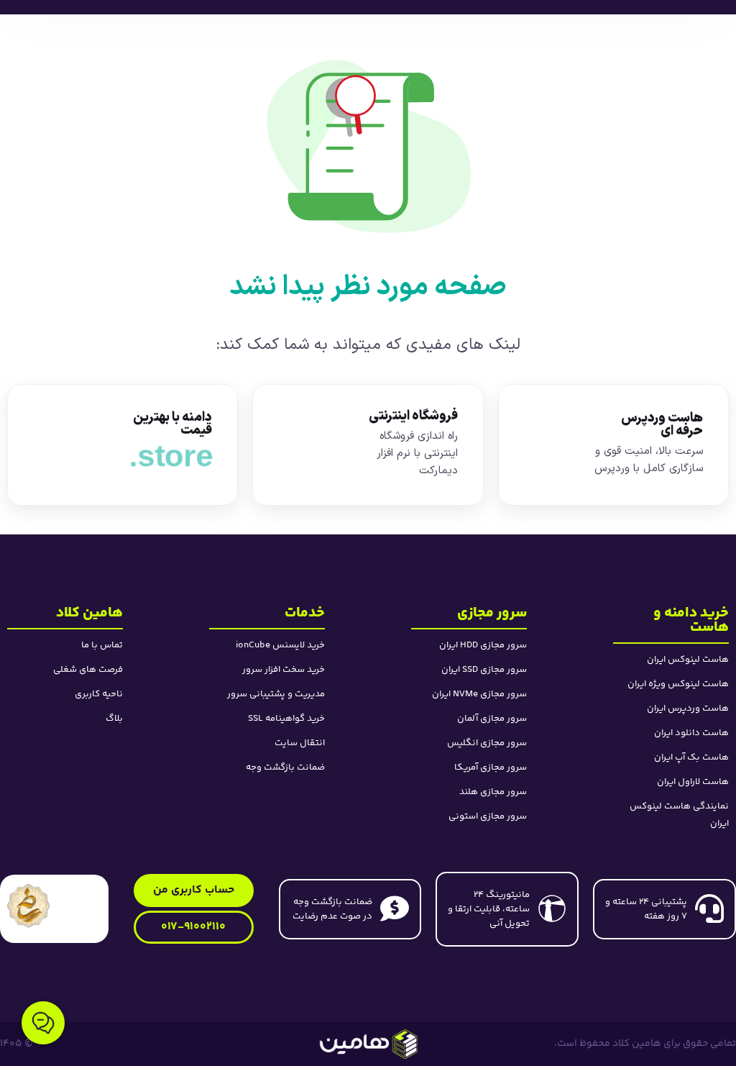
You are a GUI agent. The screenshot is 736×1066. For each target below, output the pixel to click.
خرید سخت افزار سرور (283, 669)
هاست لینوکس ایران (688, 659)
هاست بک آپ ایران (691, 757)
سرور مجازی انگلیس (487, 743)
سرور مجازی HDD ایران (483, 645)
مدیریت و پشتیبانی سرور (276, 694)
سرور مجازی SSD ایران (484, 669)
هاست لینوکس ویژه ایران (678, 684)
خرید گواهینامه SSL (286, 718)
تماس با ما (102, 645)
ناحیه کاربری (99, 694)
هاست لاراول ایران (693, 782)
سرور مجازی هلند (493, 792)
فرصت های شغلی (88, 669)
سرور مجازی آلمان (492, 718)
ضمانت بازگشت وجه (285, 767)
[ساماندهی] (28, 905)
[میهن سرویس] (368, 1044)
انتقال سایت (300, 743)
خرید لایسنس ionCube (280, 645)
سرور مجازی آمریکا (490, 767)
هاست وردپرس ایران (688, 708)
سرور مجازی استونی (487, 816)
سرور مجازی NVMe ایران (479, 694)
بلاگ (114, 718)
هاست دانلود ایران (691, 733)
